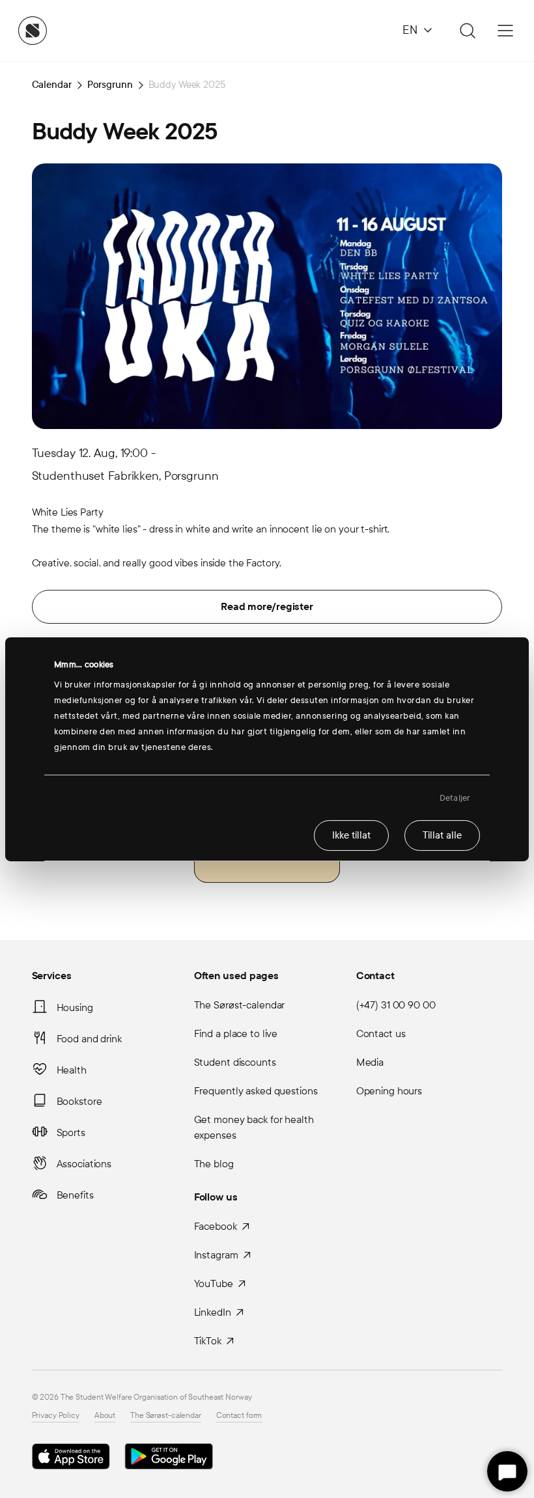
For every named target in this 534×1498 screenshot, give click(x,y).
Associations (84, 1164)
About (104, 1415)
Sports (71, 1132)
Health (72, 1070)
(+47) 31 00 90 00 (396, 1005)
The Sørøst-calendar (239, 1005)
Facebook (215, 1226)
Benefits (75, 1195)
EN (409, 30)
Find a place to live (236, 1033)
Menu (505, 30)
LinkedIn (212, 1312)
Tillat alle (442, 835)
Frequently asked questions (256, 1091)
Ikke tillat (351, 835)
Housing (75, 1007)
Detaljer (455, 797)
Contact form (239, 1415)
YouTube (213, 1283)
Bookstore (79, 1101)
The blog (214, 1164)
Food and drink (89, 1039)
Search (465, 30)
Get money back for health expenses (254, 1127)
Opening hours (389, 1091)
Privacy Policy (55, 1415)
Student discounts (235, 1062)
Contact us (381, 1033)
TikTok (207, 1341)
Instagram (216, 1255)
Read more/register (267, 607)
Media (370, 1062)
